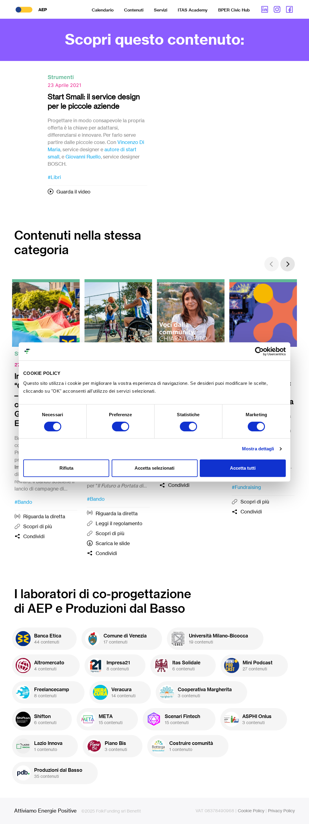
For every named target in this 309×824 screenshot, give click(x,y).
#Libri (54, 177)
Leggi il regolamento (119, 523)
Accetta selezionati (154, 468)
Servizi (160, 10)
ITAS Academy (193, 10)
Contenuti (133, 10)
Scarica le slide (113, 543)
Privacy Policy (281, 810)
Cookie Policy (251, 810)
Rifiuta (66, 468)
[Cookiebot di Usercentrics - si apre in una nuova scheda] (259, 351)
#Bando (23, 502)
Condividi (34, 536)
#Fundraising (246, 487)
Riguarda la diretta (44, 516)
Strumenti (61, 77)
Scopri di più (37, 526)
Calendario (102, 10)
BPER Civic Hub (234, 10)
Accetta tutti (243, 468)
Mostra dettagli (258, 448)
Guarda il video (73, 192)
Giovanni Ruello (83, 157)
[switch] (120, 426)
